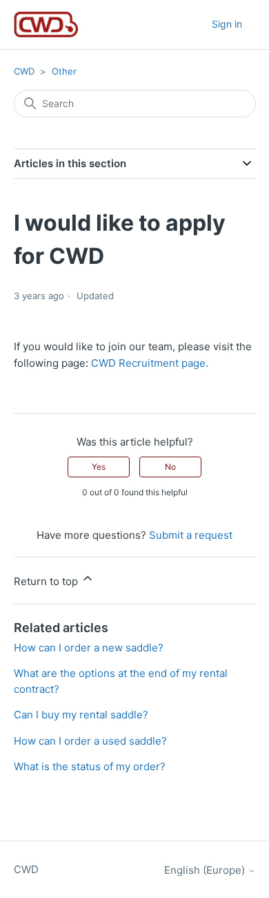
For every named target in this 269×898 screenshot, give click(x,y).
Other (64, 71)
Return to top (47, 581)
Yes (99, 466)
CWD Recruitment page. (148, 363)
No (170, 466)
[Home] (46, 24)
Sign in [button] (227, 24)
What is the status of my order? (90, 766)
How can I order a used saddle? (90, 740)
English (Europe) (206, 870)
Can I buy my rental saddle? (81, 714)
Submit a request (190, 535)
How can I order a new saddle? (88, 647)
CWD (24, 71)
